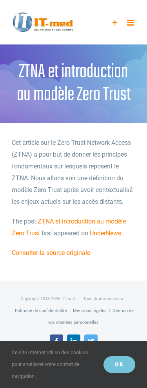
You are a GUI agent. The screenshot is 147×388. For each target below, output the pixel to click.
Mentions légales (90, 310)
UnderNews (105, 233)
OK (119, 364)
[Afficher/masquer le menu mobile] (131, 22)
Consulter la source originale (51, 253)
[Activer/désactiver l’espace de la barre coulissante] (115, 22)
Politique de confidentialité (41, 310)
